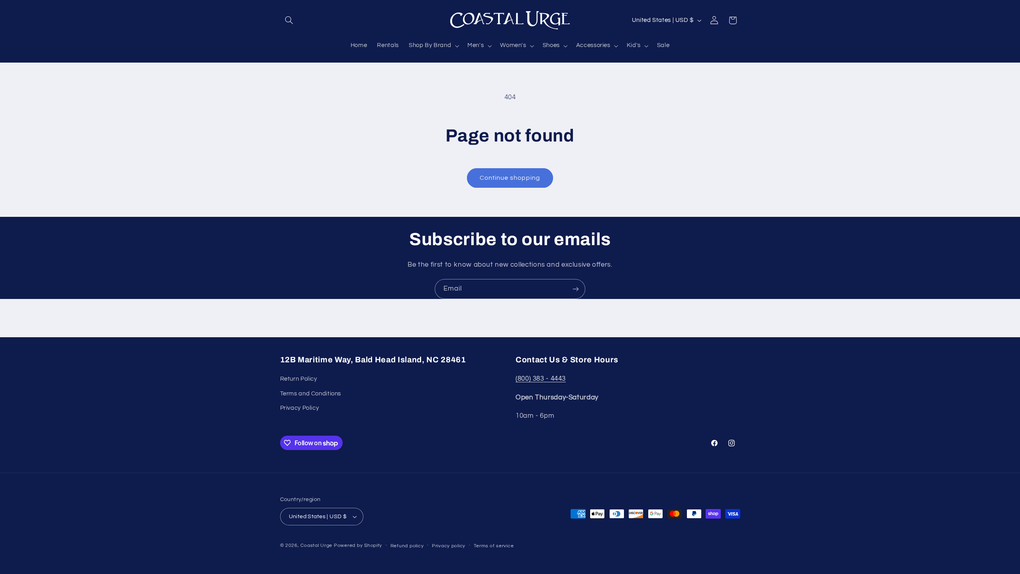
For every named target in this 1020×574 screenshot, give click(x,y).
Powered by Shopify (358, 545)
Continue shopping (510, 178)
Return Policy (298, 379)
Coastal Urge (316, 545)
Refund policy (407, 546)
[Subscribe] (576, 289)
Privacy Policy (299, 408)
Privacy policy (448, 546)
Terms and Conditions (310, 394)
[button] (289, 20)
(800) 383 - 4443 (541, 378)
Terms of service (494, 546)
